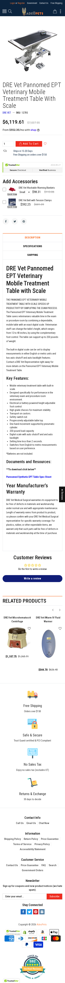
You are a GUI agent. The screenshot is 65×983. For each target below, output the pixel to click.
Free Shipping (56, 3)
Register (21, 3)
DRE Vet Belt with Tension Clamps (35, 200)
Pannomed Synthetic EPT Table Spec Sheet (28, 476)
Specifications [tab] (32, 246)
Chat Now (44, 823)
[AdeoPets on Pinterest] (35, 911)
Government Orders (32, 870)
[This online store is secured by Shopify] (28, 932)
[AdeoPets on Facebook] (23, 911)
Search (53, 865)
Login (12, 3)
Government (32, 3)
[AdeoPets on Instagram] (42, 911)
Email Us (31, 823)
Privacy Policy (42, 844)
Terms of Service (22, 844)
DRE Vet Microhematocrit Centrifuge (17, 619)
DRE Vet (7, 112)
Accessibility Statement (32, 849)
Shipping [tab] (32, 255)
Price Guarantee (50, 839)
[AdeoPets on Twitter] (29, 911)
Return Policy (31, 839)
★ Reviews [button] (62, 494)
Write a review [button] (32, 578)
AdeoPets (42, 924)
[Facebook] (6, 221)
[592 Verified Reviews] (32, 980)
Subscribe (54, 896)
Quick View (12, 194)
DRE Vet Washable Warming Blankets (37, 187)
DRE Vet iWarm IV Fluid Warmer (48, 619)
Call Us (20, 823)
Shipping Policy (12, 839)
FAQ (43, 865)
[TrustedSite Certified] (13, 932)
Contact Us (43, 3)
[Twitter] (15, 221)
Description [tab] (32, 237)
